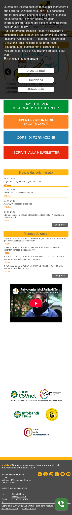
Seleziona (36, 80)
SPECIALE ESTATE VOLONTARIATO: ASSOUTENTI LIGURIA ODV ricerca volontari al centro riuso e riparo (34, 258)
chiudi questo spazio (25, 58)
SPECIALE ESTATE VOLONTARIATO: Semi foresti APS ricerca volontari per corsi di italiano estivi (32, 248)
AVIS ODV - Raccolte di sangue (18, 204)
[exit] (7, 58)
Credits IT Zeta (29, 509)
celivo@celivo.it (19, 497)
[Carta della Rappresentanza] (36, 431)
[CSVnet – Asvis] (36, 394)
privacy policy (19, 26)
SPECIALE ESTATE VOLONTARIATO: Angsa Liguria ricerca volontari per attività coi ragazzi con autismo (35, 239)
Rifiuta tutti (36, 89)
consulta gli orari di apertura (14, 488)
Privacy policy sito (10, 509)
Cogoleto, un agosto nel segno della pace (23, 181)
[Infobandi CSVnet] (26, 413)
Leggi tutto (60, 225)
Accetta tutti (36, 70)
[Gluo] (52, 413)
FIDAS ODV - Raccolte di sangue (18, 193)
